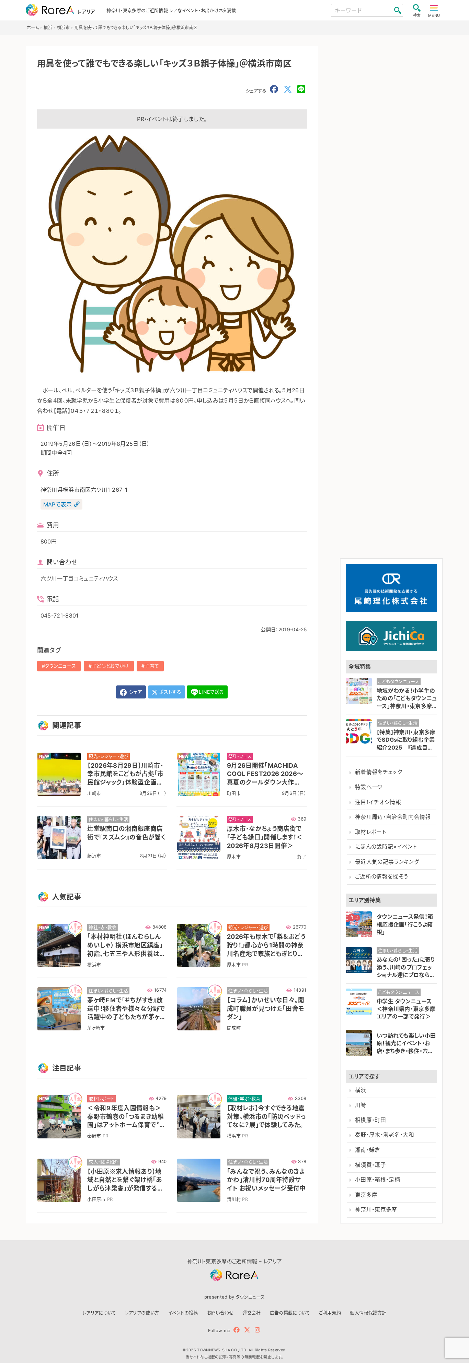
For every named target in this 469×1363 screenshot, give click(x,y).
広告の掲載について (290, 1312)
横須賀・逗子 (370, 1165)
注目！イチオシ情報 (378, 802)
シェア (135, 692)
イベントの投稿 (183, 1312)
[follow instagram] (257, 1330)
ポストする (169, 692)
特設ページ (369, 787)
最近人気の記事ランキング (387, 862)
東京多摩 (366, 1195)
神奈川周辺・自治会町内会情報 (393, 817)
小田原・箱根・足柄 (377, 1179)
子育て (152, 666)
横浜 (360, 1090)
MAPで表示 (57, 504)
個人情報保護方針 (368, 1312)
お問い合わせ (220, 1312)
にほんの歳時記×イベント (386, 847)
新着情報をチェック (378, 772)
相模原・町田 (370, 1120)
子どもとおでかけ (110, 666)
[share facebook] (274, 89)
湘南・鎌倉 (367, 1150)
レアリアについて (99, 1312)
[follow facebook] (236, 1330)
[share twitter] (288, 89)
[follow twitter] (247, 1330)
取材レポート (370, 832)
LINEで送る (211, 692)
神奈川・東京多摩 (376, 1209)
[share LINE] (301, 89)
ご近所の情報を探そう (381, 876)
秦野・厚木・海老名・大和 (384, 1135)
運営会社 (251, 1312)
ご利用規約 (330, 1312)
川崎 (360, 1105)
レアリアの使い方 (142, 1312)
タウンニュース (60, 666)
